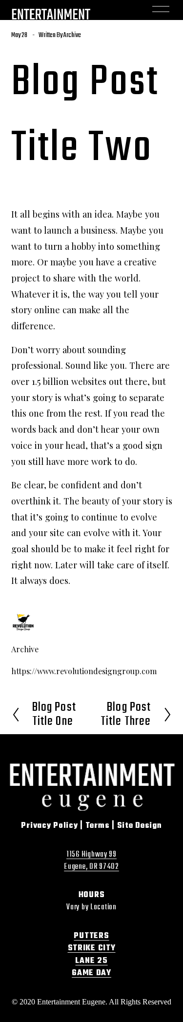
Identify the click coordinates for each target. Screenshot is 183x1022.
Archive (72, 35)
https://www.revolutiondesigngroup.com (84, 671)
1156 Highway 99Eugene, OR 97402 (91, 861)
